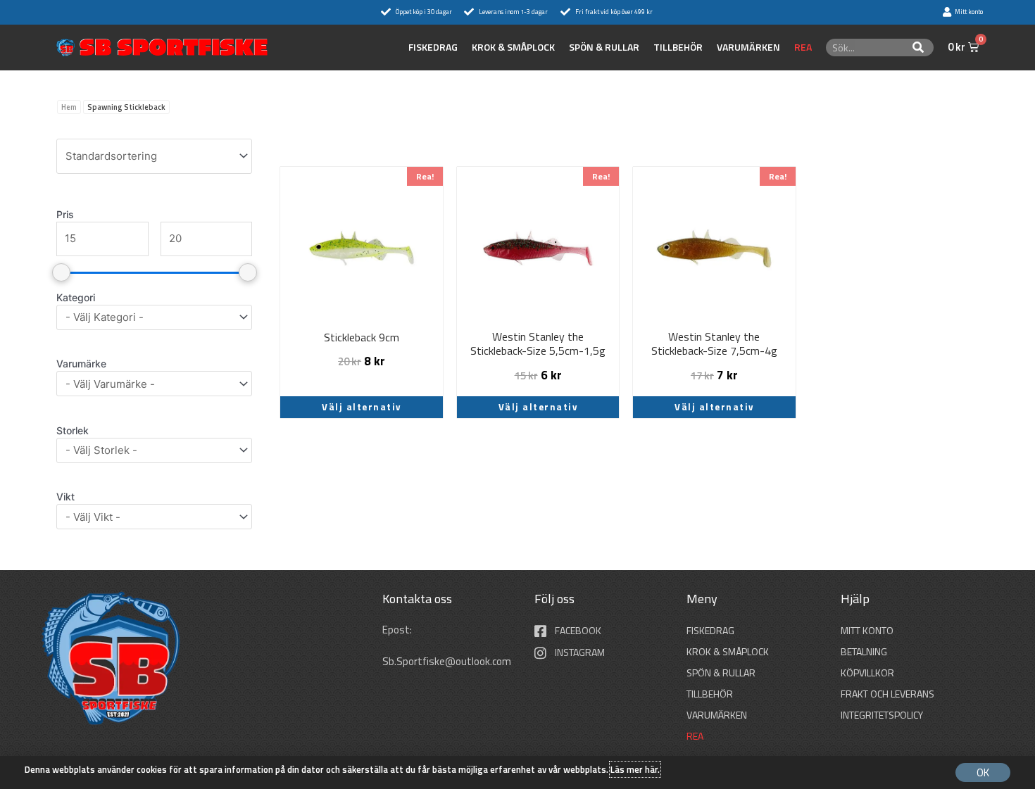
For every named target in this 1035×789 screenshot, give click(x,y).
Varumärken (748, 47)
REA (803, 47)
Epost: (398, 629)
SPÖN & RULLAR (604, 47)
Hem (69, 107)
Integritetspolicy (882, 714)
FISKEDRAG (433, 47)
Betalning (864, 651)
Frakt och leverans (887, 693)
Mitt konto (867, 630)
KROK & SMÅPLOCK (513, 47)
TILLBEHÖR (678, 47)
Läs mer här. (635, 769)
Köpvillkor (867, 672)
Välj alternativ (361, 407)
